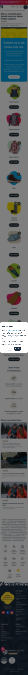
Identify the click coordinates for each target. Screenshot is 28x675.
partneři (9, 330)
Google (15, 330)
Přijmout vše (18, 348)
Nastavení (9, 348)
